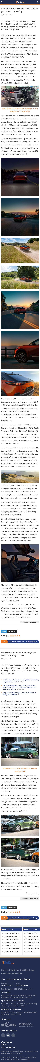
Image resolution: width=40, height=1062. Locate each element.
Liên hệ (3, 1044)
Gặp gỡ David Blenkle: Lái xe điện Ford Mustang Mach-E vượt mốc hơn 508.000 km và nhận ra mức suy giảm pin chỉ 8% (20, 687)
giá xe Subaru (32, 642)
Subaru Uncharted (17, 642)
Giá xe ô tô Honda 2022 (10, 951)
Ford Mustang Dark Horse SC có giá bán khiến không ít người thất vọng (21, 681)
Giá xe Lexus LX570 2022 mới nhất (12, 933)
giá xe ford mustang (29, 918)
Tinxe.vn (9, 962)
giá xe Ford (15, 918)
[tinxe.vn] (20, 2)
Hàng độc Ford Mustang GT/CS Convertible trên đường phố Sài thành (19, 694)
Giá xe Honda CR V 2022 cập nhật (12, 945)
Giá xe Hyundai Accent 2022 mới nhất (12, 942)
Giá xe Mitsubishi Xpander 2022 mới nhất (12, 936)
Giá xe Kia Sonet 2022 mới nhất (12, 939)
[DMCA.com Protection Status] (9, 631)
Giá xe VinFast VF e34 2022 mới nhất (12, 948)
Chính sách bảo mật (8, 1047)
